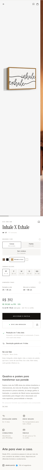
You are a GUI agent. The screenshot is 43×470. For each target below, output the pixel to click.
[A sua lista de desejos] (33, 4)
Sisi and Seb (7, 222)
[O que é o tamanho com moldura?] (40, 283)
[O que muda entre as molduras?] (40, 239)
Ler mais (5, 406)
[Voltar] (4, 4)
